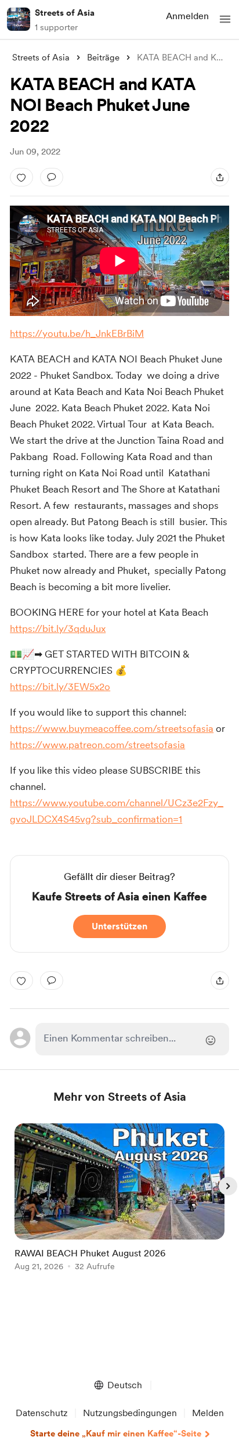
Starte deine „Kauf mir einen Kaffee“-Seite (115, 1433)
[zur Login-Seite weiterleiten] (132, 1039)
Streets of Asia (65, 13)
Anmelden (187, 15)
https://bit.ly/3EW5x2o (60, 686)
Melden (208, 1412)
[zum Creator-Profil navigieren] (18, 19)
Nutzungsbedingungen (130, 1412)
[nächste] (228, 1186)
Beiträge (103, 57)
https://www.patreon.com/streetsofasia (97, 744)
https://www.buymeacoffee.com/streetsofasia (111, 728)
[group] (119, 1203)
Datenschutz (42, 1412)
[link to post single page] (119, 1199)
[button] (225, 19)
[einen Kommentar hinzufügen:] (51, 177)
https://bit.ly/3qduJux (58, 628)
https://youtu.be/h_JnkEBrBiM (77, 333)
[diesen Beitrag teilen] (220, 177)
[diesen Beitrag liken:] (21, 177)
